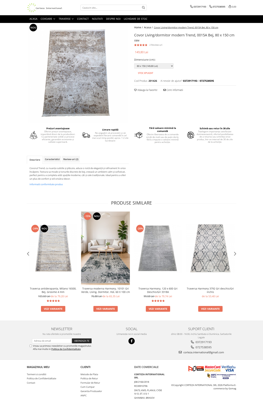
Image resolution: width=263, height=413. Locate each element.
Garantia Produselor (91, 391)
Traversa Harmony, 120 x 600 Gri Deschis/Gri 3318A (157, 290)
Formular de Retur (90, 382)
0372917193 (203, 342)
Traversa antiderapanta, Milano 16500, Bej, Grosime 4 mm (53, 290)
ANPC (84, 395)
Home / (138, 27)
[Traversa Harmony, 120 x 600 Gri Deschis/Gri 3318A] (157, 248)
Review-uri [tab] (70, 159)
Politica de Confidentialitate (66, 349)
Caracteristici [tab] (52, 159)
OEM (136, 40)
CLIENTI (86, 367)
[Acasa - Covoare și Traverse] (45, 8)
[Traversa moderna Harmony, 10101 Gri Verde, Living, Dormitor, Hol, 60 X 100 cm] (105, 248)
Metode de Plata (89, 374)
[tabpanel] (78, 73)
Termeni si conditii (36, 374)
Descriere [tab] (35, 159)
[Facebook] (131, 341)
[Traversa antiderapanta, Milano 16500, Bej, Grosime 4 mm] (53, 248)
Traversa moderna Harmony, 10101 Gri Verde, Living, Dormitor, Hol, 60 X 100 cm (105, 290)
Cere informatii (174, 90)
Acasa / (148, 27)
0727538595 (203, 347)
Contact (31, 382)
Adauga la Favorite (147, 90)
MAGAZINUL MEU (38, 367)
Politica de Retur (89, 378)
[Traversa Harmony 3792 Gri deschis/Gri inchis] (210, 248)
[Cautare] (143, 8)
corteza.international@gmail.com (203, 352)
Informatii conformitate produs (46, 184)
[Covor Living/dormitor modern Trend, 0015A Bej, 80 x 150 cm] (78, 73)
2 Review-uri (155, 44)
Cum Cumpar (88, 386)
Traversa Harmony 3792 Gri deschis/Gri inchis (210, 290)
